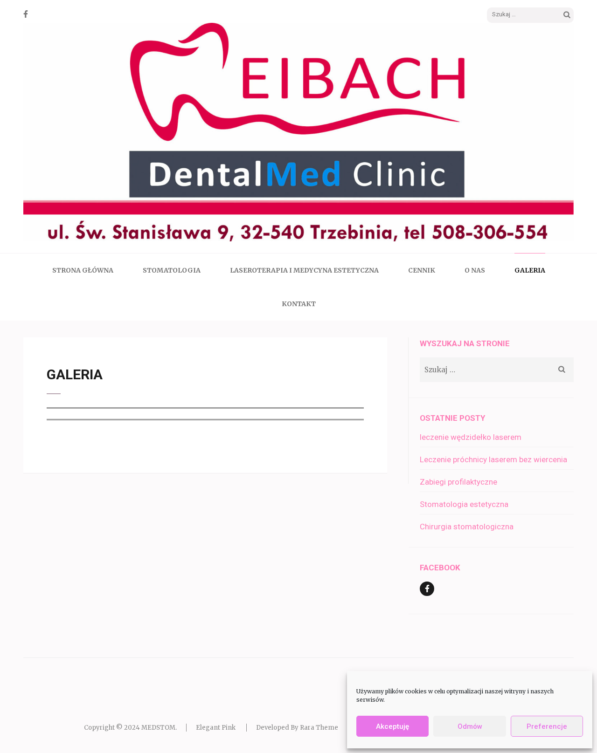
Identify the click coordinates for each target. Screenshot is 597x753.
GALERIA (529, 270)
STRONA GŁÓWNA (82, 270)
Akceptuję (392, 726)
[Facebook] (25, 14)
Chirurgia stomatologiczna (467, 526)
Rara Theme (319, 728)
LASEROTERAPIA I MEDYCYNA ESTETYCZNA (304, 270)
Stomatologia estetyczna (464, 504)
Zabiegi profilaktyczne (458, 481)
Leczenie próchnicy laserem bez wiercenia (493, 459)
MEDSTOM (158, 728)
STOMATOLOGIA (172, 270)
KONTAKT (299, 304)
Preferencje (547, 726)
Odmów (470, 726)
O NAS (475, 270)
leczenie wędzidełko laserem (470, 437)
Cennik (421, 270)
